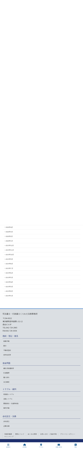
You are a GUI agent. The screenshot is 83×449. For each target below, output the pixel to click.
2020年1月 (9, 241)
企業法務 (6, 426)
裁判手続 (6, 408)
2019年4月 (9, 282)
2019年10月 (10, 254)
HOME (25, 447)
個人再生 (6, 377)
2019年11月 (10, 250)
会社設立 (6, 421)
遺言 (4, 346)
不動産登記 (7, 350)
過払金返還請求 (8, 368)
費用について (19, 434)
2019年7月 (9, 268)
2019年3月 (9, 286)
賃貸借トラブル (8, 394)
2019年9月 (9, 259)
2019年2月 (9, 291)
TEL (75, 447)
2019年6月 (9, 273)
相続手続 (6, 341)
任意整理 (6, 373)
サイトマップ (8, 436)
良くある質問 (32, 434)
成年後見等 (7, 355)
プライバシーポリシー (67, 434)
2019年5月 (9, 277)
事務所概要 (8, 434)
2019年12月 (10, 245)
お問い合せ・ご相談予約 (48, 434)
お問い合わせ (59, 447)
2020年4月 (9, 227)
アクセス (41, 447)
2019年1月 (9, 296)
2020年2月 (9, 236)
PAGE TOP (79, 439)
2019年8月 (9, 263)
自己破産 (6, 382)
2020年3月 (9, 232)
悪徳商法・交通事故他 (10, 403)
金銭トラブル (7, 399)
